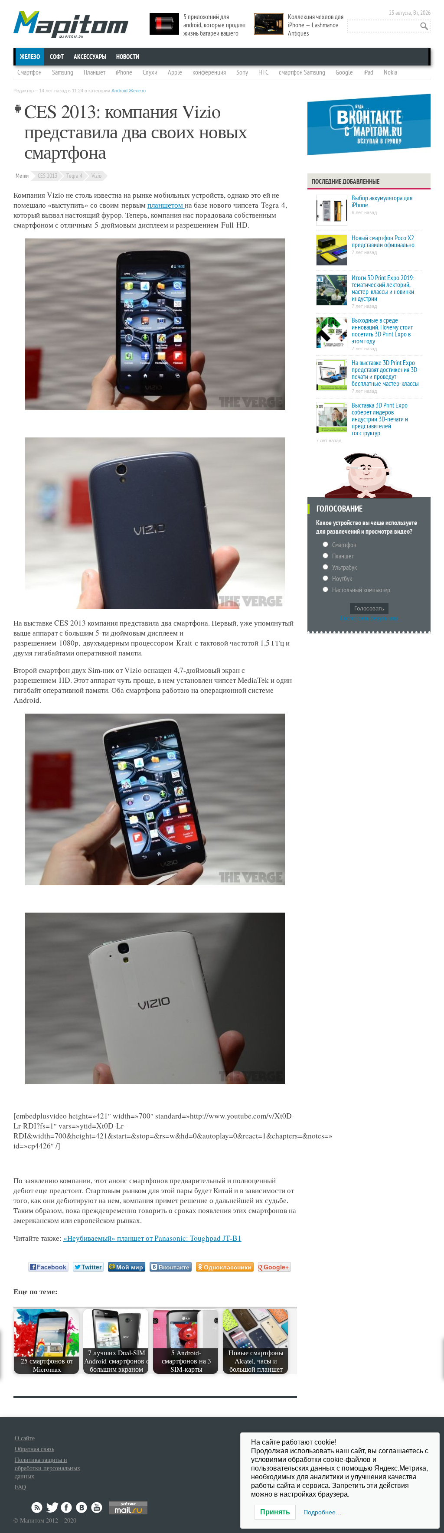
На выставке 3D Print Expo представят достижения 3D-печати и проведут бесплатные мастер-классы (385, 373)
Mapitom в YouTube (96, 1507)
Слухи (150, 72)
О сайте (25, 1438)
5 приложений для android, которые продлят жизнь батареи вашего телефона (198, 29)
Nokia (390, 72)
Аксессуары (90, 57)
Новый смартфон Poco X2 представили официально (383, 241)
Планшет (94, 72)
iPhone (124, 72)
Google (344, 72)
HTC (263, 72)
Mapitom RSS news (37, 1507)
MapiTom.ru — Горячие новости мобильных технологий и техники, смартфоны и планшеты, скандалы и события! (70, 24)
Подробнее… (323, 1512)
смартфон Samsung (302, 72)
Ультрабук (344, 567)
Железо (30, 57)
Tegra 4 (74, 175)
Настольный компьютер (361, 590)
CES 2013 (47, 175)
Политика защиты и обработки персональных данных (47, 1467)
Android (119, 90)
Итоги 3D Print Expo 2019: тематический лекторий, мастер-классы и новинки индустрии (383, 288)
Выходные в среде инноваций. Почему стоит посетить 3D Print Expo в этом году (382, 330)
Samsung (62, 72)
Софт (57, 57)
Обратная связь (34, 1449)
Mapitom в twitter (52, 1507)
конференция (209, 72)
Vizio (96, 175)
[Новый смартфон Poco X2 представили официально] (331, 251)
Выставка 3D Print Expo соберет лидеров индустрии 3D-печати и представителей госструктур (380, 419)
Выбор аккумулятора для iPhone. (382, 201)
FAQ (20, 1487)
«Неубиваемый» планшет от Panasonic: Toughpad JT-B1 (152, 1238)
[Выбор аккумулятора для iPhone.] (331, 211)
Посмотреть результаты (369, 618)
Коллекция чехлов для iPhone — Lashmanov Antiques (315, 25)
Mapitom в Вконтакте (81, 1507)
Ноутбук (342, 579)
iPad (368, 72)
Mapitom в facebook (67, 1507)
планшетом (166, 205)
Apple (175, 72)
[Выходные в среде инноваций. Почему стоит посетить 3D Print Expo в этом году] (331, 333)
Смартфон (29, 72)
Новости (127, 57)
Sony (242, 72)
